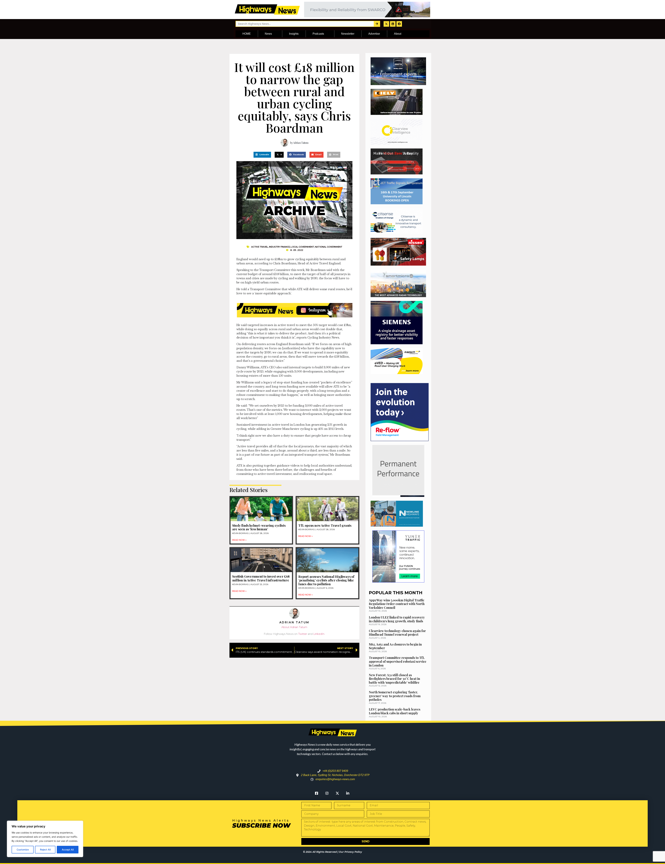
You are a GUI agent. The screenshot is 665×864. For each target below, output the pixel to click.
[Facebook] (399, 24)
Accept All (68, 849)
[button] (262, 155)
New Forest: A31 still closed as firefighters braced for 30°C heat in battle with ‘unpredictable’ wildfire (394, 679)
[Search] (377, 24)
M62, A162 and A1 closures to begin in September (395, 646)
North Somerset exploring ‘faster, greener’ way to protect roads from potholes (394, 696)
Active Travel (259, 246)
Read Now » (239, 540)
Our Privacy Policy (350, 851)
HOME (246, 33)
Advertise (374, 33)
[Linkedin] (393, 24)
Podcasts (318, 33)
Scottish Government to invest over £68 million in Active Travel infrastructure (261, 578)
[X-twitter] (386, 24)
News (268, 33)
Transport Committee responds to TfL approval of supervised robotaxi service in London (397, 661)
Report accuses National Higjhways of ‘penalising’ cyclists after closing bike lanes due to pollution (326, 580)
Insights (294, 33)
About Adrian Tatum (294, 627)
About (397, 33)
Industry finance (279, 246)
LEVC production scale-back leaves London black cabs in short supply (394, 711)
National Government (328, 246)
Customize (23, 849)
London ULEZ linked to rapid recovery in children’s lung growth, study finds (397, 619)
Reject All (45, 849)
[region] (45, 839)
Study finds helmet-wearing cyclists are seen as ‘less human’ (259, 527)
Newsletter (347, 33)
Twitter (302, 633)
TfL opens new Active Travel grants (324, 525)
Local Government (302, 246)
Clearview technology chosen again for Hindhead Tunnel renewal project (397, 633)
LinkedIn (318, 633)
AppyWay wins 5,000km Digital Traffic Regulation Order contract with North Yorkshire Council (396, 604)
